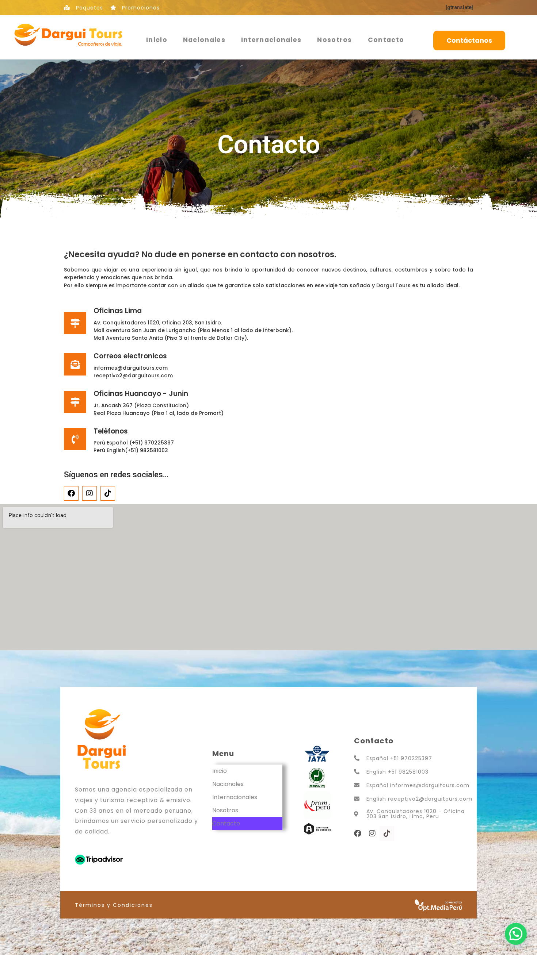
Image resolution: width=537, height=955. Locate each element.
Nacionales (204, 39)
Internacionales (271, 39)
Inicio (156, 39)
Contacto (386, 39)
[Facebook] (71, 493)
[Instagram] (89, 493)
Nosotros (334, 39)
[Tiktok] (107, 493)
